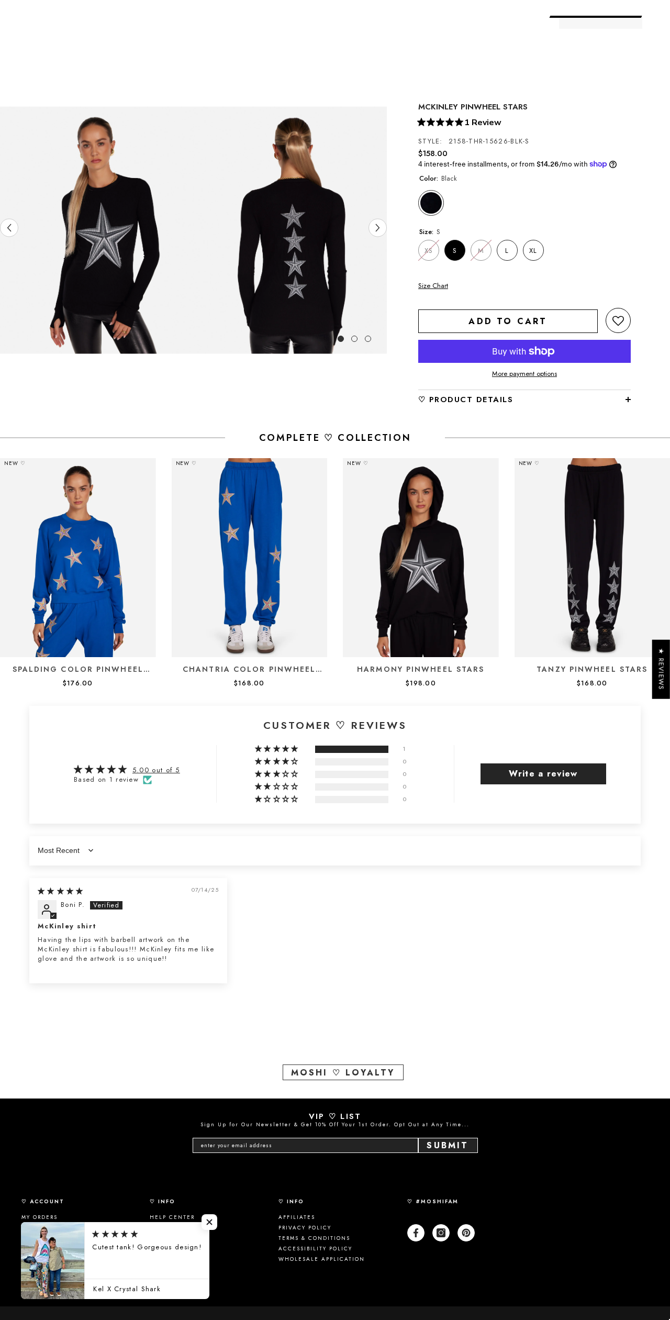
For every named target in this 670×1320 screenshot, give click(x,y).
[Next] (377, 227)
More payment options (524, 374)
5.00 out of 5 (156, 770)
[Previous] (9, 227)
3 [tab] (368, 339)
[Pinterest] (466, 1232)
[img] (61, 891)
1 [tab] (341, 339)
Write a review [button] (543, 774)
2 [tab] (354, 339)
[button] (618, 320)
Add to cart (507, 321)
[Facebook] (416, 1232)
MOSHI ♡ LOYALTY (343, 1073)
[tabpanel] (97, 230)
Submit (447, 1145)
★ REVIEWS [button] (661, 669)
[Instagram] (441, 1232)
